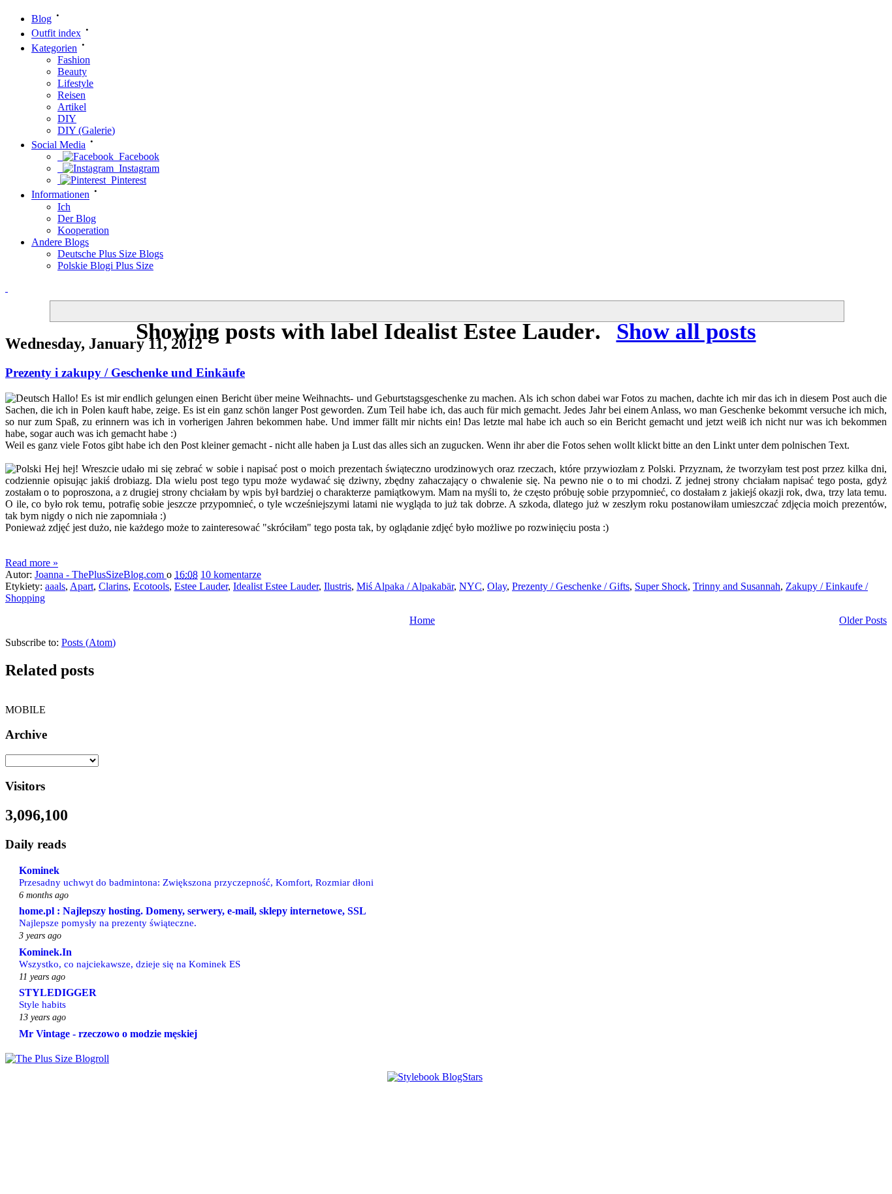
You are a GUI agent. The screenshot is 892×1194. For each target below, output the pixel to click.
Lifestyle (75, 83)
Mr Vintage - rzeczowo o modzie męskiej (108, 1033)
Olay (497, 586)
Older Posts (863, 620)
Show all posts (686, 331)
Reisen (71, 95)
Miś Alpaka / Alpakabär (405, 586)
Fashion (73, 59)
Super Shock (661, 586)
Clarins (113, 586)
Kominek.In (45, 952)
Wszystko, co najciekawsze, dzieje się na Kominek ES (129, 963)
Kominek (39, 870)
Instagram (136, 168)
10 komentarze (230, 574)
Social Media (58, 144)
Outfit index (56, 33)
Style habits (42, 1004)
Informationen (60, 195)
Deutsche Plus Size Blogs (110, 253)
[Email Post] (273, 574)
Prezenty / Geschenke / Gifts (570, 586)
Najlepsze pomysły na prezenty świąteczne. (108, 922)
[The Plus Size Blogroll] (57, 1058)
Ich (64, 206)
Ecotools (151, 586)
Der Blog (76, 218)
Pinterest (126, 180)
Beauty (72, 71)
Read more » (31, 562)
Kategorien (54, 48)
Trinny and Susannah (736, 586)
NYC (470, 586)
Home (422, 620)
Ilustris (337, 586)
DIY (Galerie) (86, 130)
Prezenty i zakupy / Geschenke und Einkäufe (125, 372)
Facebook (136, 156)
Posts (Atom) (88, 642)
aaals (55, 586)
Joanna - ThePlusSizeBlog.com (101, 574)
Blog (41, 18)
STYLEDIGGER (58, 992)
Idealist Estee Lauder (276, 586)
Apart (81, 586)
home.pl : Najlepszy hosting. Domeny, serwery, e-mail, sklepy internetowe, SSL (192, 910)
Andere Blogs (60, 242)
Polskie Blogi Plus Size (105, 265)
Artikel (71, 106)
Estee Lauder (201, 586)
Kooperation (83, 230)
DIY (66, 118)
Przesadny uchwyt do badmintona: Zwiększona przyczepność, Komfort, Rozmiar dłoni (196, 882)
